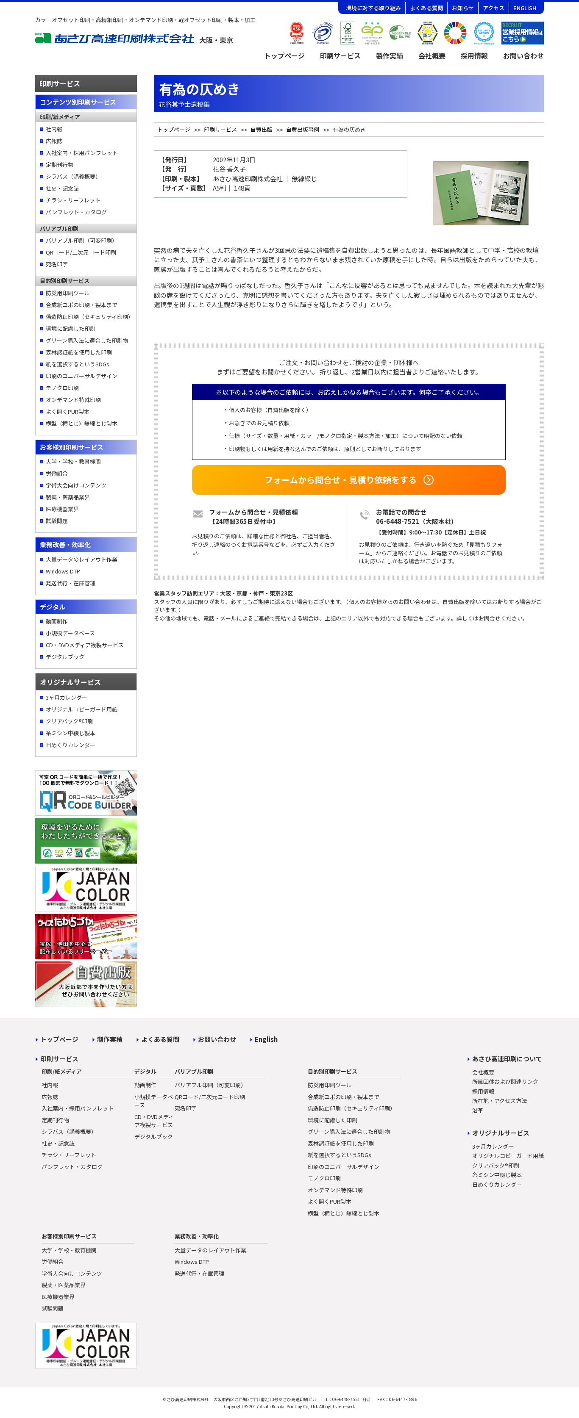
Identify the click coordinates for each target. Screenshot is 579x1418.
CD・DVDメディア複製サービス (85, 645)
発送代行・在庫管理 (70, 583)
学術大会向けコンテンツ (76, 485)
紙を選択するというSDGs (77, 364)
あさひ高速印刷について (507, 1058)
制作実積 (109, 1039)
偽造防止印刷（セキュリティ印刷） (89, 317)
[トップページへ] (134, 40)
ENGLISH (524, 8)
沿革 (477, 1110)
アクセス (493, 8)
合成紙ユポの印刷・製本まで (81, 305)
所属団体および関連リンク (505, 1081)
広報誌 (54, 141)
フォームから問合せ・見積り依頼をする (340, 480)
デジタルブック (65, 657)
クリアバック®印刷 (69, 721)
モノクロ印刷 (62, 388)
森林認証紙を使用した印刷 (79, 352)
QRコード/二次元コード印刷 (81, 252)
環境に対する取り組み (373, 8)
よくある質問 (426, 8)
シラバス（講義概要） (73, 176)
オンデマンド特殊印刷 (73, 400)
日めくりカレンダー (70, 745)
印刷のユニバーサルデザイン (81, 376)
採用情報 (474, 55)
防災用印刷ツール (68, 293)
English (266, 1039)
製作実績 (389, 55)
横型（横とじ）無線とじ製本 (81, 423)
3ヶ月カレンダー (66, 697)
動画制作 (57, 621)
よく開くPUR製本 (67, 411)
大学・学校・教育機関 (73, 461)
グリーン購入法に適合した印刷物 (87, 340)
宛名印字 (57, 264)
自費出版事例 (302, 129)
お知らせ (463, 8)
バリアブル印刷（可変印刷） (81, 240)
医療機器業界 (62, 509)
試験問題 (57, 521)
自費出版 (262, 129)
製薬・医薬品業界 (68, 497)
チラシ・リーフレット (73, 200)
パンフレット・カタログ (76, 212)
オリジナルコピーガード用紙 (81, 709)
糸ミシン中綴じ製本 (70, 733)
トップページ (284, 55)
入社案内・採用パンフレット (82, 153)
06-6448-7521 (397, 521)
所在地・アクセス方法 (499, 1101)
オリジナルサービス (500, 1132)
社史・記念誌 (62, 188)
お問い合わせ (523, 55)
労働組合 (57, 473)
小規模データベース (70, 633)
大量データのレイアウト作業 (81, 559)
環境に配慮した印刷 (70, 328)
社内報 (54, 129)
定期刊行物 (59, 165)
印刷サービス (340, 55)
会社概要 (431, 55)
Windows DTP (63, 571)
